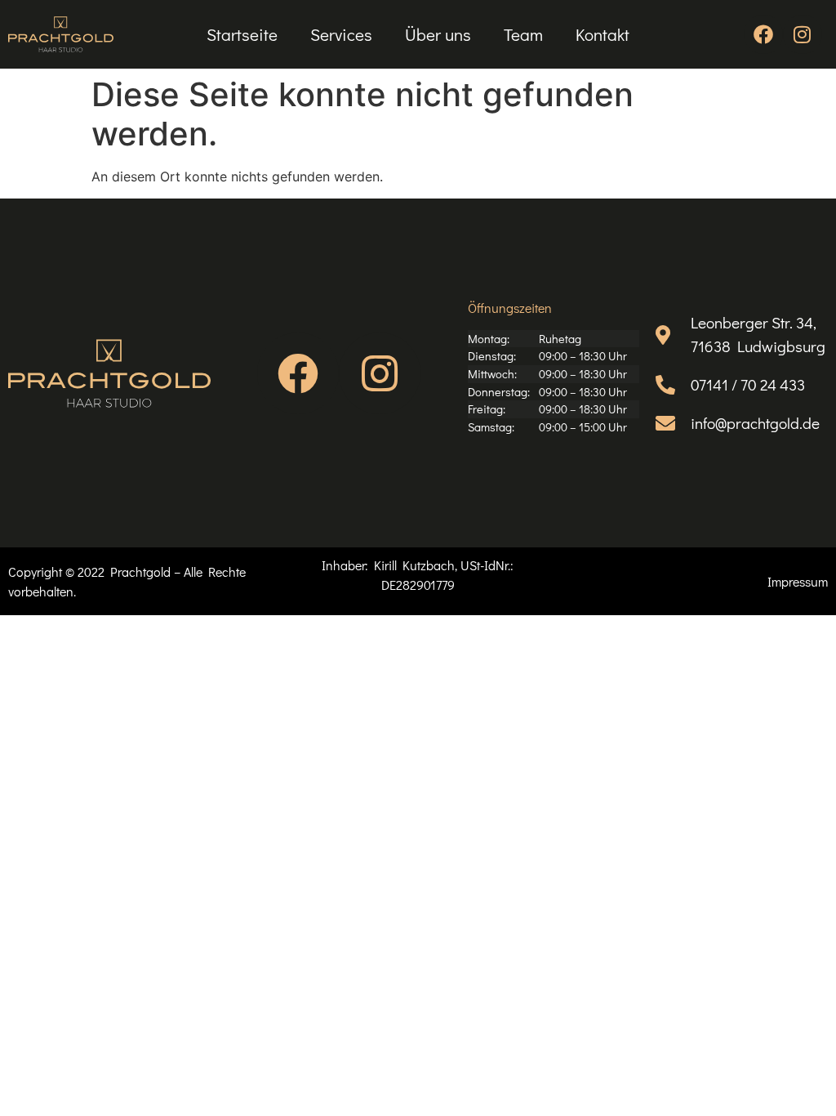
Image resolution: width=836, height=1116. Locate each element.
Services (341, 34)
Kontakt (602, 34)
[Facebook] (763, 34)
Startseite (242, 34)
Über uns (438, 34)
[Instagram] (802, 34)
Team (523, 34)
